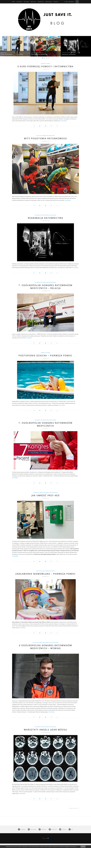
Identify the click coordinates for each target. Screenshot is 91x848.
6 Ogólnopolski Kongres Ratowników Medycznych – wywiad (45, 647)
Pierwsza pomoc (4, 52)
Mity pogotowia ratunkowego (39, 54)
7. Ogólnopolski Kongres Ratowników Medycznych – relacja (45, 287)
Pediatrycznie (40, 570)
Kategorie (19, 1)
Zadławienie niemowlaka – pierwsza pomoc (45, 573)
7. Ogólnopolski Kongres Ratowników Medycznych (45, 424)
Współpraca (48, 1)
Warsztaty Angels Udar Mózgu (45, 729)
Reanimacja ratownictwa (68, 54)
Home (13, 1)
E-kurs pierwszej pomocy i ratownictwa (12, 54)
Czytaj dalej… (64, 120)
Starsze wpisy (73, 808)
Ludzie (32, 52)
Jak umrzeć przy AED (45, 495)
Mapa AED (33, 1)
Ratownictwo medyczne (38, 52)
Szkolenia (26, 1)
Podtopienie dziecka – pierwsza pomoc (45, 355)
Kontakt (55, 1)
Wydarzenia (73, 52)
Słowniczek (40, 1)
